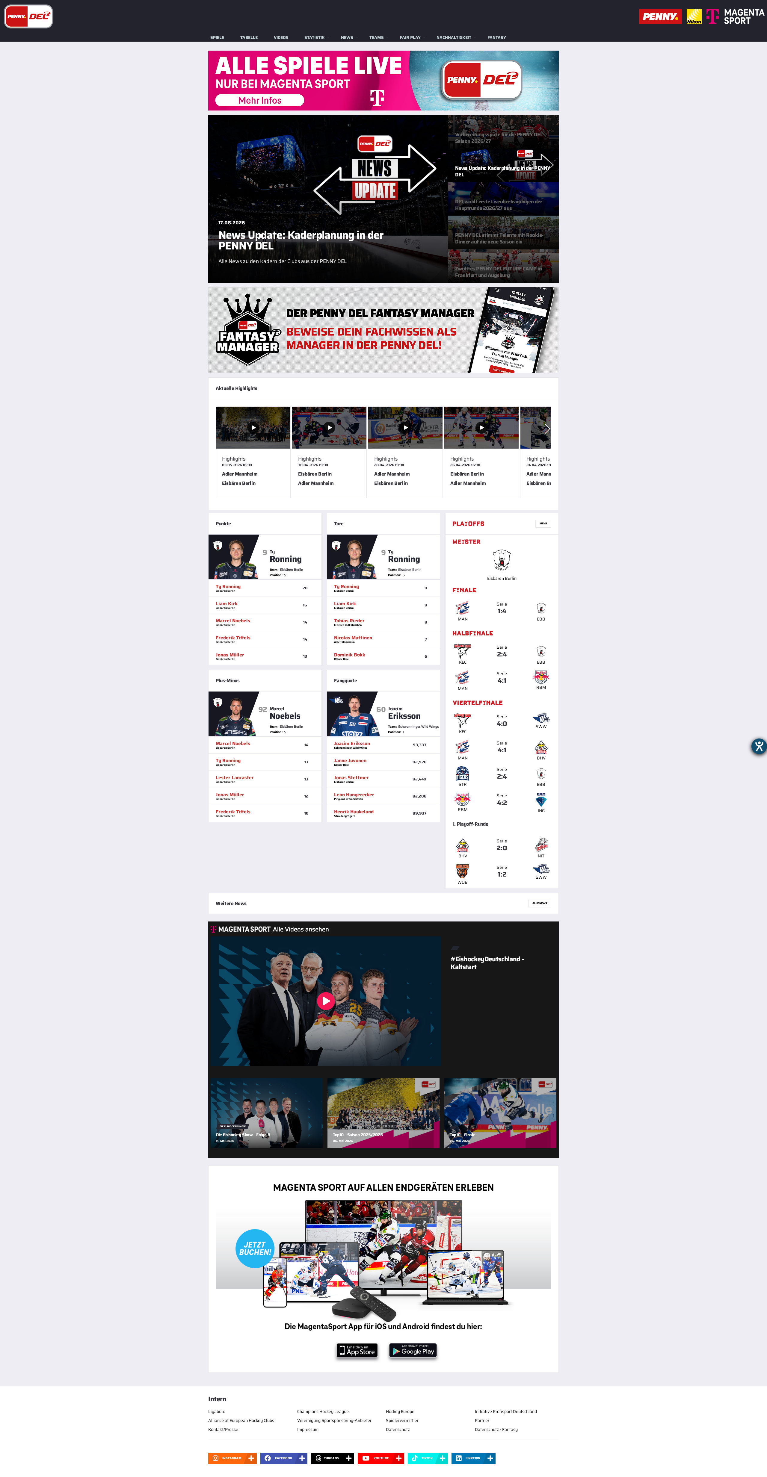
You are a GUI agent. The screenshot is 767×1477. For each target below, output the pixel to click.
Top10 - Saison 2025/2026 (358, 1134)
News (347, 37)
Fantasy (496, 37)
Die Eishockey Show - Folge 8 (243, 1134)
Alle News (539, 903)
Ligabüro (216, 1411)
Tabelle (249, 37)
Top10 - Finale (462, 1134)
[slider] (383, 454)
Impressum (307, 1429)
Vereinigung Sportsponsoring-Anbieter (334, 1420)
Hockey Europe (400, 1411)
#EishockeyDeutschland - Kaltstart (487, 963)
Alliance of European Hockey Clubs (241, 1420)
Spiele (217, 37)
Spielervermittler (402, 1420)
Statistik (314, 37)
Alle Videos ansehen (301, 929)
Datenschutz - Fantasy (496, 1429)
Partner (482, 1420)
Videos (281, 37)
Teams (376, 37)
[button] (547, 428)
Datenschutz (398, 1429)
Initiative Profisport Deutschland (506, 1411)
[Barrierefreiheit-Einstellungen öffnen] (759, 746)
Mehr (543, 523)
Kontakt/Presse (223, 1429)
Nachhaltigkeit (454, 37)
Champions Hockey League (323, 1411)
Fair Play (410, 37)
